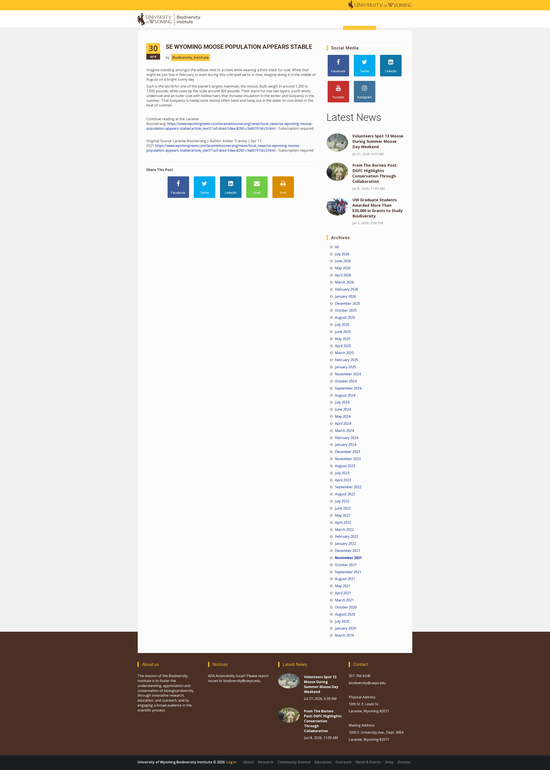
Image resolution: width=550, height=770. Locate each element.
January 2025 (345, 367)
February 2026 (346, 289)
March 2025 (344, 352)
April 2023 (343, 480)
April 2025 (343, 345)
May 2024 (342, 416)
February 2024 (346, 437)
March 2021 (344, 600)
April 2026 (343, 275)
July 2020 (342, 621)
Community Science (294, 762)
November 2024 (348, 374)
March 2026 (344, 282)
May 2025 (342, 338)
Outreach (344, 762)
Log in (231, 762)
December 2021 (347, 550)
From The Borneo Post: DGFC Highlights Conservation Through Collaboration (374, 173)
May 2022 (342, 515)
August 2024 (345, 395)
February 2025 (346, 359)
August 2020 (345, 614)
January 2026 (345, 296)
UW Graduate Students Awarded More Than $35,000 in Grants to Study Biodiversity (377, 208)
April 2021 (343, 593)
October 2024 (346, 381)
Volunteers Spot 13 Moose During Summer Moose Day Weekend (377, 141)
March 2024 (344, 430)
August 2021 (345, 578)
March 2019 (344, 635)
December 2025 (347, 303)
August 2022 (345, 494)
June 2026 (343, 261)
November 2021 (348, 557)
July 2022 (342, 501)
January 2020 (345, 628)
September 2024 (348, 388)
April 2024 (343, 423)
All (337, 247)
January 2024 (345, 444)
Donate (404, 762)
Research (265, 762)
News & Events (368, 762)
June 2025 (343, 331)
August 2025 (345, 317)
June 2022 (343, 508)
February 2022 (346, 536)
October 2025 (346, 310)
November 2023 (348, 458)
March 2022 (344, 529)
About (248, 762)
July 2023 (342, 473)
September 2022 (348, 487)
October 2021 (346, 564)
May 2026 (342, 268)
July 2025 (342, 324)
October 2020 (346, 607)
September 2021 (348, 572)
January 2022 (345, 543)
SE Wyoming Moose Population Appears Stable (239, 46)
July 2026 (342, 254)
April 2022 (343, 522)
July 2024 (342, 402)
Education (323, 762)
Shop (389, 762)
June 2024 (343, 409)
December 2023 (347, 451)
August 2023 (345, 466)
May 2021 (342, 586)
